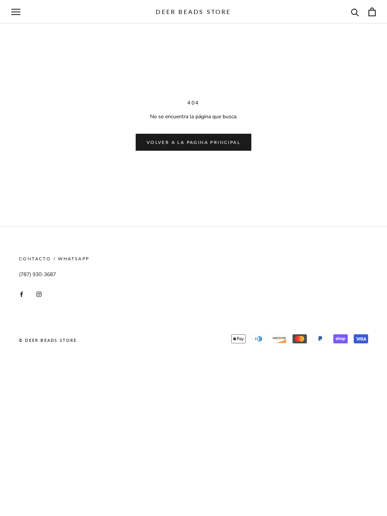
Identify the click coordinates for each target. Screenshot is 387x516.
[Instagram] (39, 293)
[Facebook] (21, 293)
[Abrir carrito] (372, 12)
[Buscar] (355, 12)
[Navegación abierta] (15, 12)
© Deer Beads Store (48, 340)
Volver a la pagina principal (193, 142)
